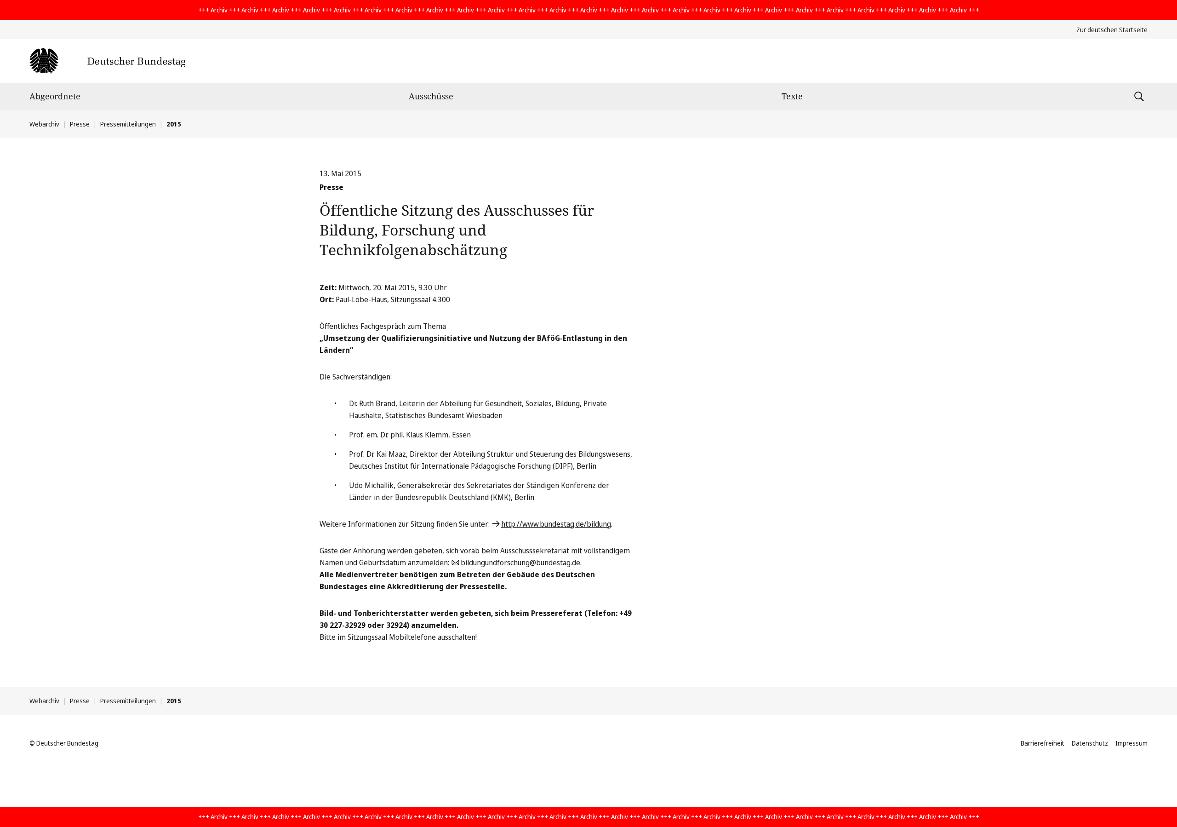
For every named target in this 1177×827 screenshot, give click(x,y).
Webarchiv (44, 124)
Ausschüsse (431, 96)
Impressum (1131, 743)
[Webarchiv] (107, 61)
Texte (792, 96)
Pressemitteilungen (128, 124)
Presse (80, 124)
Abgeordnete (54, 96)
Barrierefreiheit (1042, 743)
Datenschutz (1090, 743)
